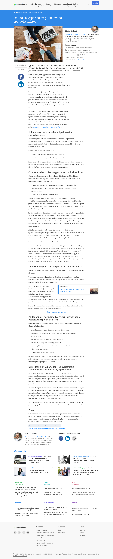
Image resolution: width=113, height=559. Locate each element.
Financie (19, 12)
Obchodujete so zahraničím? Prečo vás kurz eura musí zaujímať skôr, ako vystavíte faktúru (55, 514)
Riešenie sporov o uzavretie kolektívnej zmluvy (78, 47)
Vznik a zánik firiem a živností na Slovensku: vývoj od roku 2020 (53, 493)
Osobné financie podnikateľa (32, 12)
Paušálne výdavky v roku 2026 (81, 488)
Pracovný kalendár (41, 545)
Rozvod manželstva (36, 426)
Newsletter (61, 533)
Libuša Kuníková (47, 456)
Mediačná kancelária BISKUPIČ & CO (75, 34)
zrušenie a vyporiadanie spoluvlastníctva (47, 127)
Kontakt (82, 535)
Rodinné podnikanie (52, 426)
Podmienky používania (79, 554)
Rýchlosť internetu (41, 538)
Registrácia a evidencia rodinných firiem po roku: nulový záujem (39, 460)
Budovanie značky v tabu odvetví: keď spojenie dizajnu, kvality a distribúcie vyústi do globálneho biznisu (26, 494)
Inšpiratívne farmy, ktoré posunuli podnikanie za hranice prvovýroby (25, 488)
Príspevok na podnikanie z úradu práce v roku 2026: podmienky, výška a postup (27, 509)
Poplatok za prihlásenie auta (44, 543)
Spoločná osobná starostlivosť (74, 57)
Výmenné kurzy (40, 540)
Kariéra (82, 533)
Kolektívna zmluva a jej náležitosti (75, 55)
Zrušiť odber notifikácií (20, 556)
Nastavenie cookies (93, 554)
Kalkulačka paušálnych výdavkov (45, 535)
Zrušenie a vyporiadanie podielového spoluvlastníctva (72, 290)
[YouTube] (27, 532)
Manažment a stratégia (35, 456)
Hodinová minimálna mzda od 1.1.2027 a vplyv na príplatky (84, 509)
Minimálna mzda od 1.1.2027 (81, 515)
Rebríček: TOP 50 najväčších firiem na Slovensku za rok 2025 (26, 514)
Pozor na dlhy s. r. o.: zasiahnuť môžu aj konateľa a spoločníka (55, 508)
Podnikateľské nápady (79, 468)
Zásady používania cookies (63, 554)
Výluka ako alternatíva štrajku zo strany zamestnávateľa (81, 52)
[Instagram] (23, 532)
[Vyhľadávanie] (88, 5)
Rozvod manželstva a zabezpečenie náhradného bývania (83, 460)
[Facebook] (19, 532)
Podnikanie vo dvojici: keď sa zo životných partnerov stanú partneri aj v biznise (85, 472)
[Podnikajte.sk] (20, 5)
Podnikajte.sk (39, 554)
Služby (95, 3)
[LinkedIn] (15, 532)
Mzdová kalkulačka (41, 530)
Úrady (59, 530)
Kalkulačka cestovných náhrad (45, 533)
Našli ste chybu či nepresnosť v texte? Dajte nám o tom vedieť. (46, 428)
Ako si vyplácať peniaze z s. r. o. (53, 488)
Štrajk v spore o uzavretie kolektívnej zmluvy (78, 50)
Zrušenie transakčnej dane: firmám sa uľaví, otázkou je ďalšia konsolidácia (83, 493)
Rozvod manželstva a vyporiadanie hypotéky (38, 471)
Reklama (82, 530)
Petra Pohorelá (93, 456)
